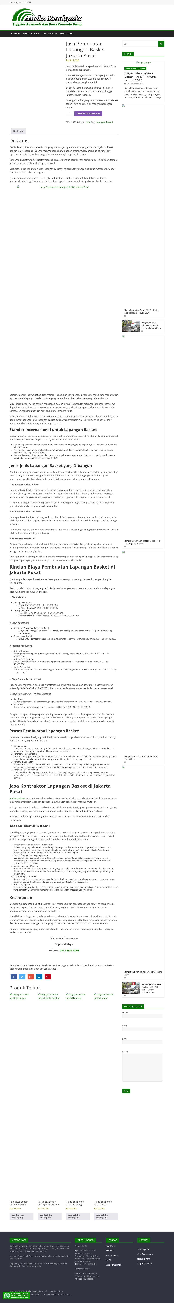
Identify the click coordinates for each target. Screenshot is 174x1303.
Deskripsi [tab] (18, 131)
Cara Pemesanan (113, 1264)
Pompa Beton (112, 1255)
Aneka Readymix (136, 83)
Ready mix (110, 1246)
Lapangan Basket (104, 122)
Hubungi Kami (143, 1258)
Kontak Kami (66, 33)
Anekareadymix (18, 798)
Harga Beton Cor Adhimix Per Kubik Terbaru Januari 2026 (151, 325)
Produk (142, 68)
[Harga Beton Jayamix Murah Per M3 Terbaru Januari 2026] (143, 62)
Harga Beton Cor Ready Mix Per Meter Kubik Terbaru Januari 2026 (141, 311)
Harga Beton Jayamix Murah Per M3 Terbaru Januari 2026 (140, 76)
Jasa (88, 122)
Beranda (15, 33)
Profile (109, 1260)
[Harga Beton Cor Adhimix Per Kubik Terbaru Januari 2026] (131, 321)
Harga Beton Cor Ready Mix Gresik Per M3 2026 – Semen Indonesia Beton (151, 988)
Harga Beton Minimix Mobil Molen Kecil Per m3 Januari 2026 (142, 542)
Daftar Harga (30, 33)
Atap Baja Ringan (145, 1263)
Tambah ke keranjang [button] (18, 1216)
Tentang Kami (50, 33)
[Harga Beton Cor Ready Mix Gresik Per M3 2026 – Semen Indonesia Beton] (131, 983)
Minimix (109, 1250)
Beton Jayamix (131, 68)
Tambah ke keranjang (88, 113)
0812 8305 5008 (69, 950)
